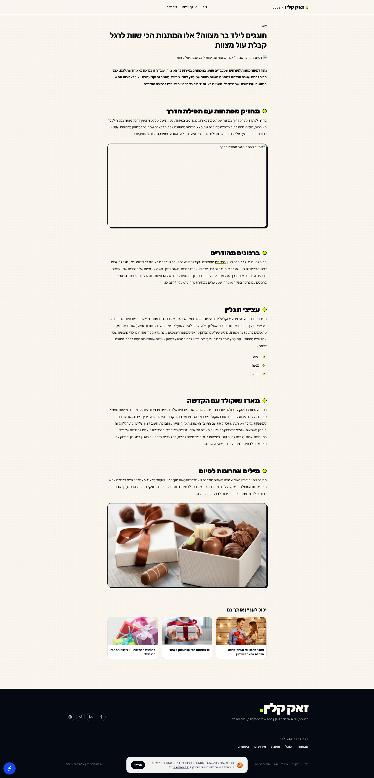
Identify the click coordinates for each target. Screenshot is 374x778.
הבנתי (138, 765)
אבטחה (303, 746)
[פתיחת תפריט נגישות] (9, 768)
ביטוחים (243, 746)
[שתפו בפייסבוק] (101, 717)
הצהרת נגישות (281, 764)
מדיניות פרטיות (262, 764)
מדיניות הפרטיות (181, 767)
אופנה (275, 746)
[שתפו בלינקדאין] (91, 717)
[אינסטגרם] (70, 717)
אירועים (260, 746)
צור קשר (172, 7)
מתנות (263, 25)
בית (205, 7)
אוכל (288, 746)
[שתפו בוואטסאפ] (80, 717)
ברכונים (220, 262)
